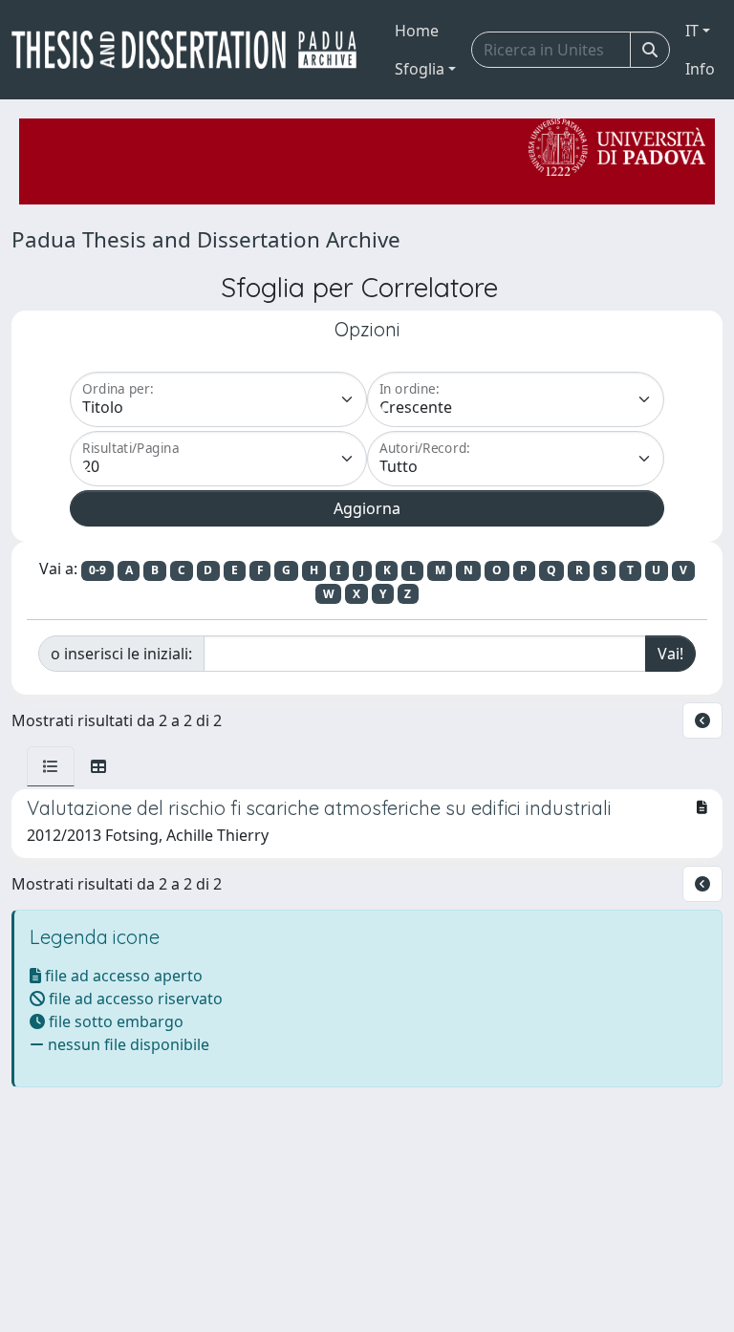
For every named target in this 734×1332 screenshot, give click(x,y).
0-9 (97, 570)
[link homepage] (191, 50)
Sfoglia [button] (419, 68)
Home (417, 30)
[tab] (51, 766)
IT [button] (692, 30)
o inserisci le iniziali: (121, 653)
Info (700, 68)
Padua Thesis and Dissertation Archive (205, 239)
